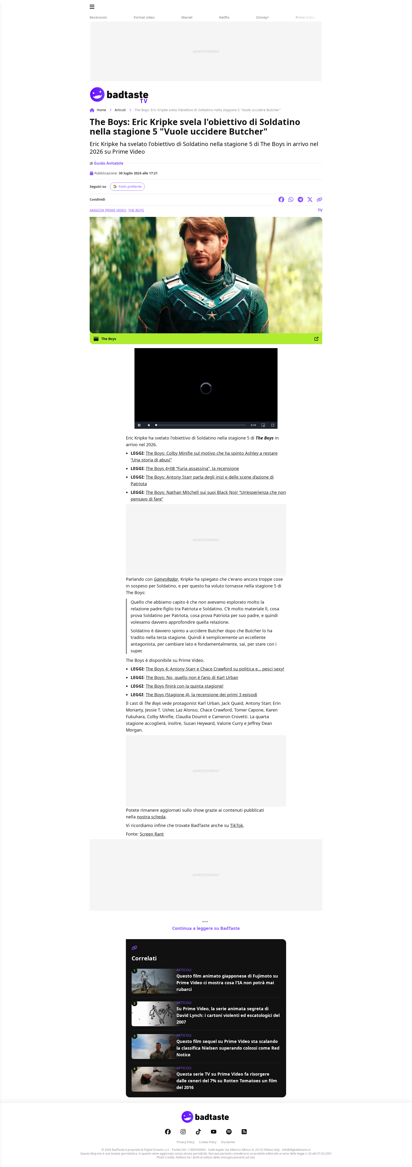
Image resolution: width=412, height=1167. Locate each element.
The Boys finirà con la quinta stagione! (184, 686)
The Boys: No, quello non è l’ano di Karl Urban (192, 677)
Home (101, 110)
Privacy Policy (186, 1142)
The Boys (136, 210)
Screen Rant (152, 834)
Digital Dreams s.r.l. (157, 1150)
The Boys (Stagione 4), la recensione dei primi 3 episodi (201, 694)
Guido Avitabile (108, 163)
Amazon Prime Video (108, 210)
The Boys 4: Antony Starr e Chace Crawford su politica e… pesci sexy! (215, 669)
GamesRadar (166, 579)
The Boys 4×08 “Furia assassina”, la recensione (192, 468)
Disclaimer (228, 1142)
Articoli (120, 110)
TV (320, 210)
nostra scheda (151, 817)
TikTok (236, 825)
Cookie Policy (207, 1142)
